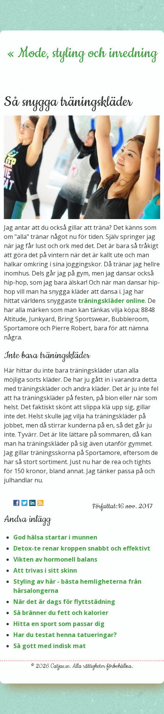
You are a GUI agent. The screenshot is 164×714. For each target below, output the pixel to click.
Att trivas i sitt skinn (45, 570)
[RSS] (40, 503)
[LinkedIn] (32, 503)
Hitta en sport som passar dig (59, 624)
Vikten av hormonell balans (55, 559)
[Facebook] (16, 503)
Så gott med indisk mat (49, 646)
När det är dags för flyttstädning (64, 601)
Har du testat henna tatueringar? (65, 635)
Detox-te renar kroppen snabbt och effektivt (81, 548)
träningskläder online (111, 300)
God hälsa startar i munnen (55, 537)
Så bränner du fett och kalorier (60, 612)
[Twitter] (24, 503)
